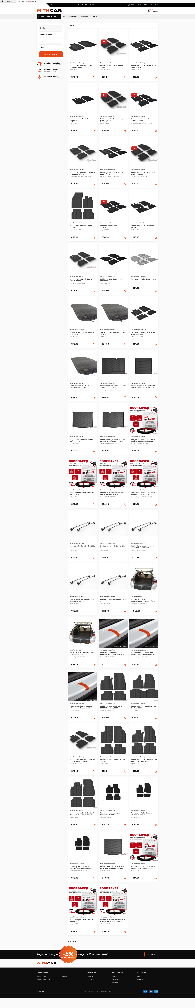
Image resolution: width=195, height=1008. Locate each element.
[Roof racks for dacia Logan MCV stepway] (82, 580)
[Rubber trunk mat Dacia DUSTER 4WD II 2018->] (143, 367)
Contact (95, 16)
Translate (35, 1)
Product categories (48, 16)
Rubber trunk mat (43, 979)
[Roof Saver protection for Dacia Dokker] (82, 473)
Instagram (116, 979)
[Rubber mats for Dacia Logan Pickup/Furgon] (82, 46)
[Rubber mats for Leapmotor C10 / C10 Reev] (143, 687)
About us (84, 16)
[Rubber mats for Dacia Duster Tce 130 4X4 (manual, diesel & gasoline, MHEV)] (82, 740)
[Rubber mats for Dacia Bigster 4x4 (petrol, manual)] (143, 740)
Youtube (115, 983)
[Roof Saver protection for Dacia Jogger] (82, 901)
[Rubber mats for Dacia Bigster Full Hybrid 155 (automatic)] (82, 794)
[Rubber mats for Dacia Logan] (82, 207)
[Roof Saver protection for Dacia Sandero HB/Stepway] (143, 420)
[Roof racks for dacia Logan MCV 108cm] (143, 527)
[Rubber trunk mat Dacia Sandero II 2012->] (113, 367)
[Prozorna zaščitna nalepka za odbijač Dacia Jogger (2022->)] (82, 687)
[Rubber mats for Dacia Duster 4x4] (143, 46)
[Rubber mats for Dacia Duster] (82, 260)
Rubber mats (41, 976)
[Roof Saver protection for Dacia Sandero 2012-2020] (143, 473)
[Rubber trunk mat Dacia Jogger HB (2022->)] (82, 420)
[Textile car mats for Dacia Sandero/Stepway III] (82, 847)
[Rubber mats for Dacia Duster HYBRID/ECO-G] (113, 687)
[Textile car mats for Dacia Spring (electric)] (143, 794)
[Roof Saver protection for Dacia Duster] (113, 473)
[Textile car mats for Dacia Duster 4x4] (143, 313)
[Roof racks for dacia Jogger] (113, 580)
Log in (156, 4)
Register (151, 954)
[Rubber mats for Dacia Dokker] (143, 207)
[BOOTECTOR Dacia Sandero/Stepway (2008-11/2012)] (143, 580)
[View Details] (125, 398)
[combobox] (50, 34)
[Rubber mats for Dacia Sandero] (143, 100)
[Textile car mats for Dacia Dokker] (143, 260)
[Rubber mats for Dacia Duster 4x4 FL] (82, 153)
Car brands (72, 16)
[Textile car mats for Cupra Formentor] (113, 794)
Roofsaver (65, 976)
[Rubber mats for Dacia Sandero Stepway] (143, 153)
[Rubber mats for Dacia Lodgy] (113, 260)
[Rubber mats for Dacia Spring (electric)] (113, 100)
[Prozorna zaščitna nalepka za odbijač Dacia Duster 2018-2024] (113, 634)
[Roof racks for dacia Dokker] (82, 527)
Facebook (115, 976)
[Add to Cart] (94, 77)
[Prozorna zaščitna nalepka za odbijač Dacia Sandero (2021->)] (143, 634)
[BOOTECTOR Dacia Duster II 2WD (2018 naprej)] (82, 634)
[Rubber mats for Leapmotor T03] (113, 740)
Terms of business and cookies (103, 991)
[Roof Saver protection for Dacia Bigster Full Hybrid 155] (143, 847)
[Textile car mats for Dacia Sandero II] (82, 367)
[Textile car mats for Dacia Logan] (113, 313)
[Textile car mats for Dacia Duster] (82, 313)
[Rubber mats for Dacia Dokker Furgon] (82, 100)
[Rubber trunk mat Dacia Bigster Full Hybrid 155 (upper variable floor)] (113, 847)
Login (139, 976)
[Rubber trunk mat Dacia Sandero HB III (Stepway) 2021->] (113, 420)
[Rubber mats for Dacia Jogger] (113, 46)
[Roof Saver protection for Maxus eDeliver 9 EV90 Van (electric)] (113, 901)
